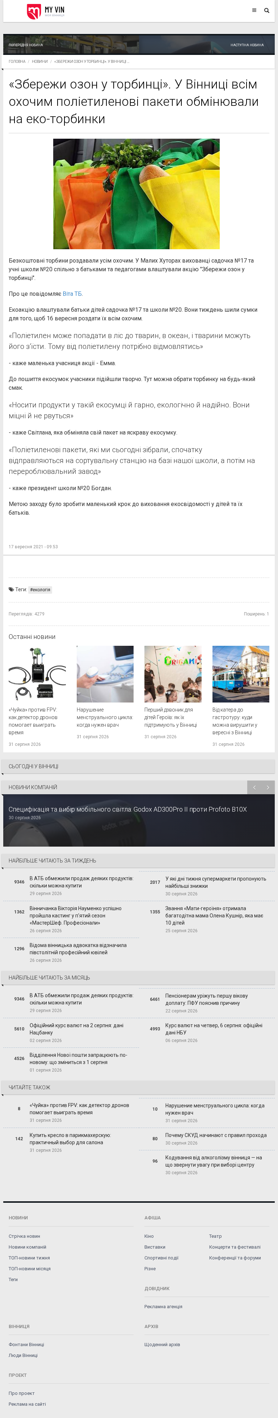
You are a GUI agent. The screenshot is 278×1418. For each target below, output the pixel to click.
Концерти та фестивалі (235, 1247)
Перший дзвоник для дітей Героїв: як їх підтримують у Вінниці (170, 717)
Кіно (149, 1236)
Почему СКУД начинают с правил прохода (216, 1135)
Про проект (22, 1393)
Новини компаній (27, 1247)
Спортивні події (161, 1258)
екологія (41, 589)
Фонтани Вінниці (26, 1344)
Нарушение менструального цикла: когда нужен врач (105, 717)
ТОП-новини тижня (29, 1258)
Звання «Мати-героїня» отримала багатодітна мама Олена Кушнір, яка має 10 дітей (214, 915)
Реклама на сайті (27, 1404)
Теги (13, 1279)
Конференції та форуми (235, 1258)
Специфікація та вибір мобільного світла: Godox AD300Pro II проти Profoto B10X (128, 809)
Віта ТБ (72, 293)
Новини (40, 62)
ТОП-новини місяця (30, 1268)
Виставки (154, 1247)
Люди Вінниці (23, 1355)
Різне (150, 1268)
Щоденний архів (162, 1344)
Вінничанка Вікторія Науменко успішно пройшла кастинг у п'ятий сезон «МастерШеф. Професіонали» (76, 915)
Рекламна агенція (163, 1306)
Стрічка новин (24, 1236)
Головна (17, 62)
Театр (215, 1236)
